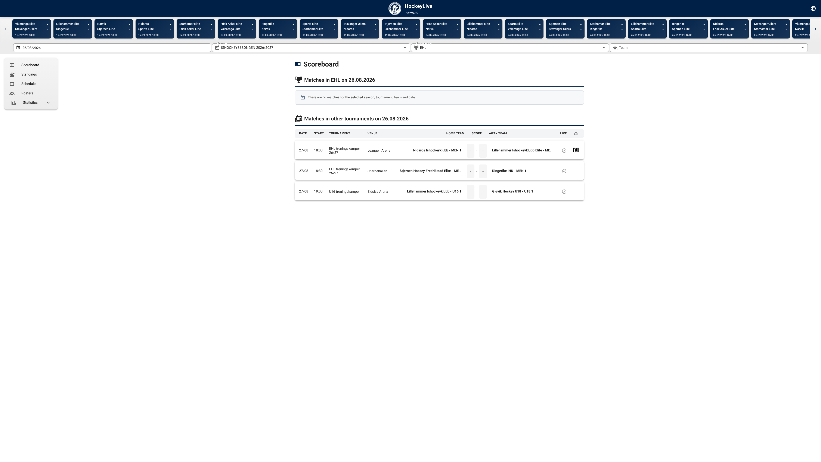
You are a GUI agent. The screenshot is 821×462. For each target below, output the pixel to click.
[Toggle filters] (813, 8)
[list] (31, 84)
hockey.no (411, 12)
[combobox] (311, 47)
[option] (31, 65)
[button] (597, 47)
